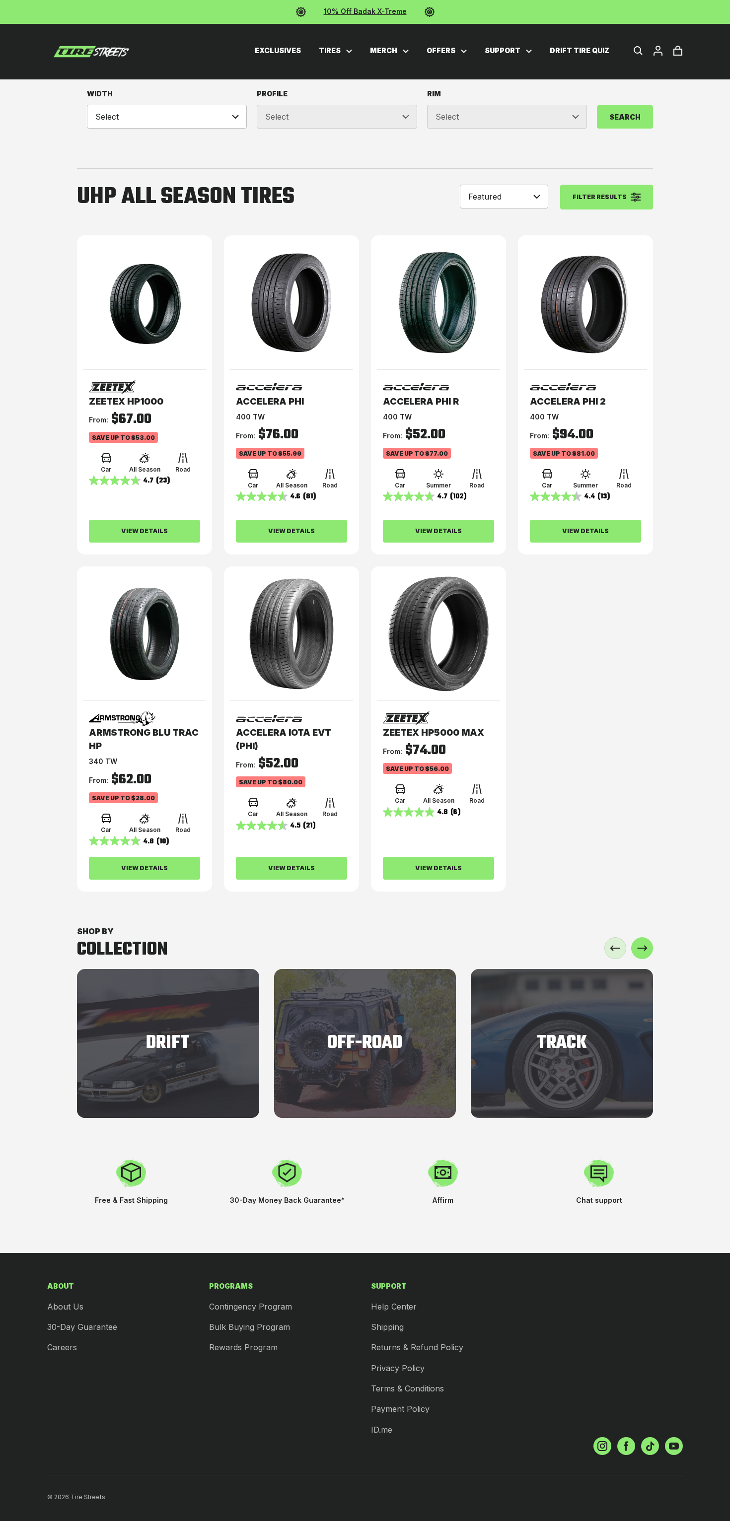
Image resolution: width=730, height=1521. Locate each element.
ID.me (381, 1430)
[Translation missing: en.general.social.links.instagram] (602, 1446)
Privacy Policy (398, 1368)
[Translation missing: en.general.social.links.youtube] (674, 1446)
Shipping (387, 1327)
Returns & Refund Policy (417, 1347)
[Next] (642, 948)
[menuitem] (278, 51)
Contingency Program (250, 1307)
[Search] (638, 51)
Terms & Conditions (407, 1388)
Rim (434, 93)
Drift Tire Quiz (579, 50)
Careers (62, 1347)
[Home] (91, 52)
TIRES (330, 50)
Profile (272, 93)
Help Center (394, 1307)
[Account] (658, 51)
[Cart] (678, 51)
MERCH (384, 50)
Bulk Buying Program (249, 1327)
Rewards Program (243, 1347)
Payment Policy (400, 1409)
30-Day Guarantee (82, 1327)
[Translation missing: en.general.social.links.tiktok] (650, 1446)
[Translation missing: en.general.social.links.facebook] (626, 1446)
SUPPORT (503, 50)
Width (100, 93)
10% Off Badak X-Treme (365, 11)
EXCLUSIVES (278, 50)
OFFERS (442, 50)
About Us (65, 1307)
